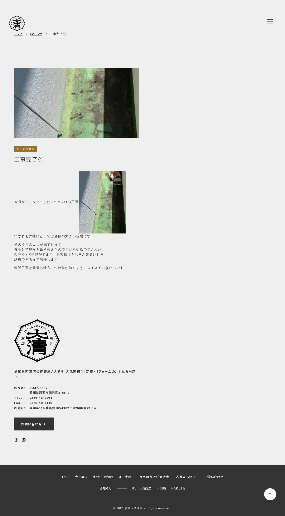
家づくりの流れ (103, 476)
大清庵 (161, 488)
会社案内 (81, 476)
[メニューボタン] (270, 21)
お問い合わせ (34, 424)
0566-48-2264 (40, 397)
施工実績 (125, 476)
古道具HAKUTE (188, 476)
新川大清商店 (25, 149)
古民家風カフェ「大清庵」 (153, 476)
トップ (18, 34)
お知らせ (106, 488)
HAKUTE (178, 488)
